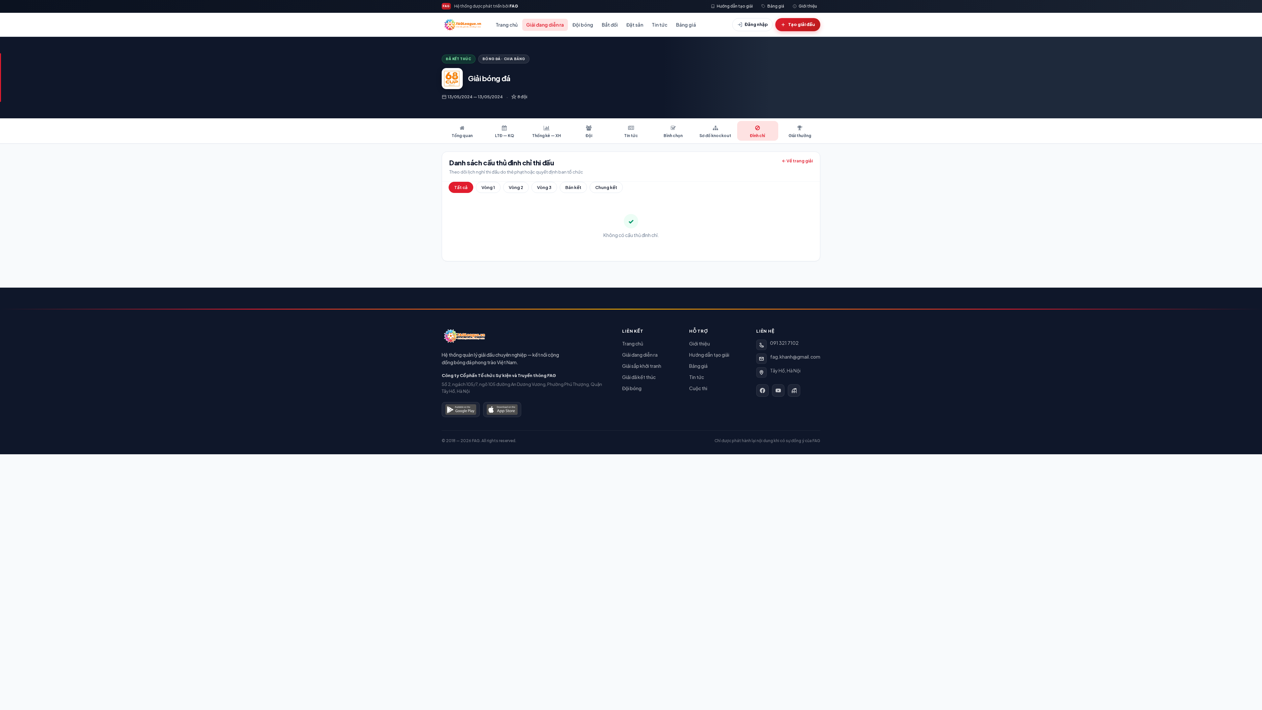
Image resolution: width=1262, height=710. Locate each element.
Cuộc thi (698, 388)
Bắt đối (610, 25)
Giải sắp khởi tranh (641, 366)
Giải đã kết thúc (639, 377)
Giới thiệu (699, 343)
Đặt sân (634, 25)
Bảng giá (686, 25)
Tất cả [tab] (461, 187)
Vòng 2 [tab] (516, 187)
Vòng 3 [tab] (544, 187)
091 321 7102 (784, 343)
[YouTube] (778, 390)
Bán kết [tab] (573, 187)
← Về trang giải (797, 160)
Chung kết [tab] (606, 187)
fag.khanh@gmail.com (795, 357)
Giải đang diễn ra (545, 25)
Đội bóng (583, 25)
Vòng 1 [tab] (488, 187)
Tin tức (659, 25)
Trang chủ (507, 25)
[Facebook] (762, 390)
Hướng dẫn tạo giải (709, 355)
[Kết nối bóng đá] (794, 390)
